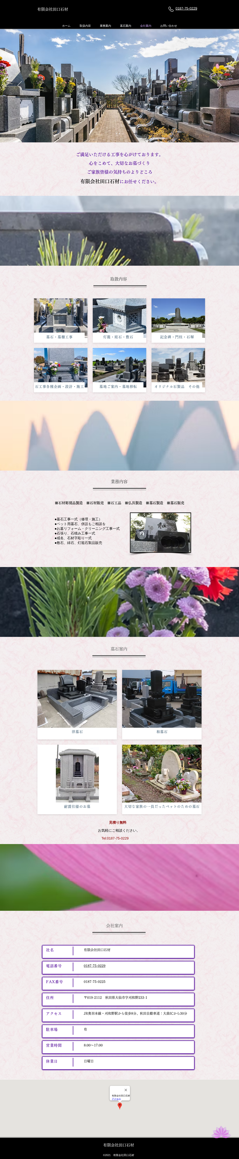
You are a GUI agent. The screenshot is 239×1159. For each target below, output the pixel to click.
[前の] (19, 85)
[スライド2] (119, 133)
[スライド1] (116, 133)
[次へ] (219, 85)
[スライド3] (122, 133)
